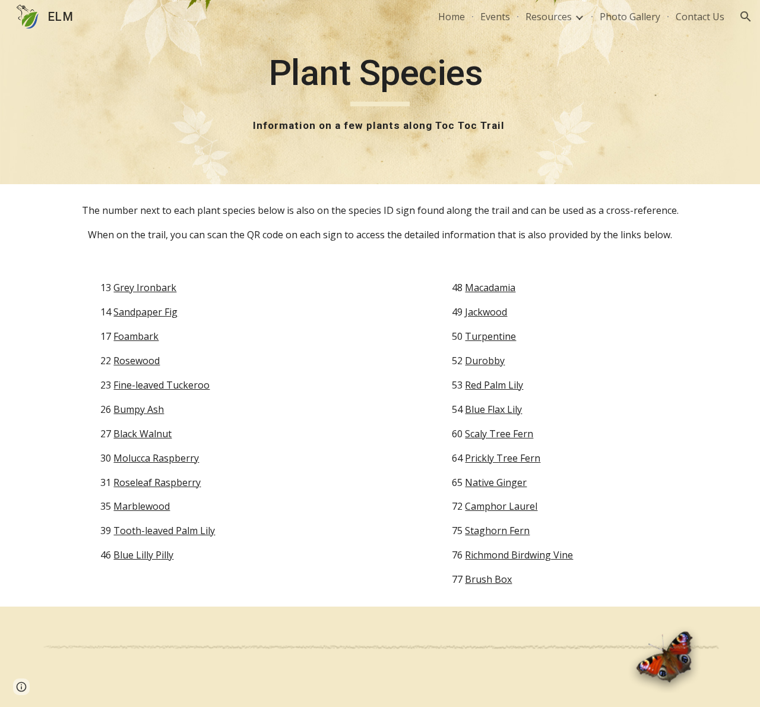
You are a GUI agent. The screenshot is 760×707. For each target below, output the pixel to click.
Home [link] (451, 16)
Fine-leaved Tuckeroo (161, 385)
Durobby (485, 360)
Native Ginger (496, 482)
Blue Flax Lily (493, 409)
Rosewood (136, 360)
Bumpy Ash (138, 409)
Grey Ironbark (144, 287)
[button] (746, 16)
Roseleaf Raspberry (157, 482)
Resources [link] (548, 16)
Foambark (136, 336)
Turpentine (490, 336)
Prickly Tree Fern (502, 458)
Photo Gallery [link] (630, 16)
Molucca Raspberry (156, 458)
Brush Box (488, 579)
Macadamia (490, 287)
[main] (380, 92)
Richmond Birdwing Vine (519, 554)
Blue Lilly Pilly (143, 554)
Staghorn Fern (497, 530)
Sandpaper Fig (145, 311)
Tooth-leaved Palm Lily (164, 530)
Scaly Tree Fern (499, 433)
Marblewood (141, 506)
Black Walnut (142, 433)
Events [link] (495, 16)
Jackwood (486, 311)
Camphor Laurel (501, 506)
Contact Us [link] (700, 16)
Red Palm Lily (494, 385)
